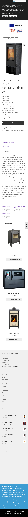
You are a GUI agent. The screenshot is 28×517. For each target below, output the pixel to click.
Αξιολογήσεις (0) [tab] (6, 146)
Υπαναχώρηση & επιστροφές (11, 511)
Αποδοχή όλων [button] (12, 16)
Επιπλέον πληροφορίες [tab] (8, 142)
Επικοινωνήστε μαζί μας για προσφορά (12, 123)
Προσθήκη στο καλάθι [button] (14, 339)
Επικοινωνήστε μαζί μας (11, 366)
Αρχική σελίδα (6, 37)
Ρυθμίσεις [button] (5, 16)
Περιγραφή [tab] (4, 137)
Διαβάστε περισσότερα (14, 259)
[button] (24, 45)
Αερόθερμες (13, 130)
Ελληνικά (17, 1)
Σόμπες (12, 37)
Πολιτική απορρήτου (18, 513)
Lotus (8, 130)
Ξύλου (16, 37)
